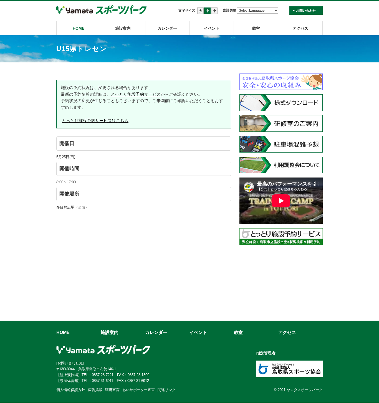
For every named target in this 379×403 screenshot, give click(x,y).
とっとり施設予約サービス (136, 94)
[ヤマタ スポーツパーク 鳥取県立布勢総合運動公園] (101, 10)
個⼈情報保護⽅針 (70, 390)
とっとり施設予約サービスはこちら (95, 120)
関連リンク (167, 390)
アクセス (300, 28)
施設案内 (123, 28)
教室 (238, 332)
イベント (211, 28)
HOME (78, 28)
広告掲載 (95, 390)
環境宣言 (112, 390)
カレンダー (167, 28)
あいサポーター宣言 (138, 390)
